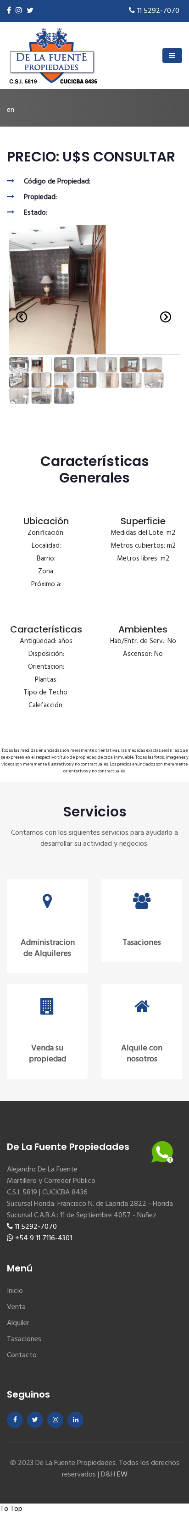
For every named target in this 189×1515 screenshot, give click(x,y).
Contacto (22, 1355)
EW (122, 1475)
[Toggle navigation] (172, 55)
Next (168, 317)
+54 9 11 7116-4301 (42, 1238)
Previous (21, 317)
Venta (16, 1307)
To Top (11, 1509)
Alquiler (18, 1323)
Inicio (15, 1291)
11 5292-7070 (158, 11)
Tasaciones (24, 1339)
